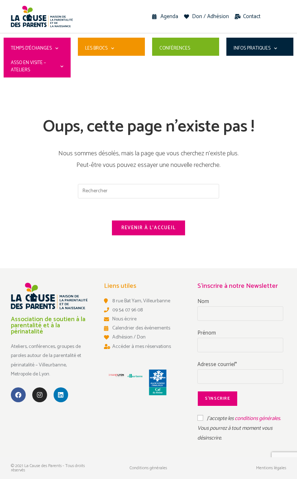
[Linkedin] (61, 394)
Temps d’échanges (31, 48)
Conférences (174, 48)
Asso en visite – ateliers (28, 66)
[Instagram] (39, 394)
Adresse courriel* (217, 364)
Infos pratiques (252, 48)
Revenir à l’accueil (148, 228)
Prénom (206, 332)
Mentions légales (271, 468)
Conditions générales (148, 468)
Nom (203, 301)
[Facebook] (18, 394)
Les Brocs (96, 48)
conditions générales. (258, 418)
